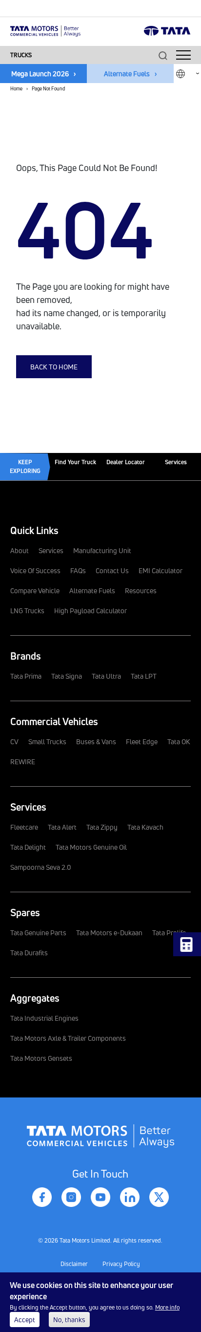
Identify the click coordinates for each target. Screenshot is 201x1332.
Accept (24, 1319)
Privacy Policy (121, 1264)
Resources (141, 590)
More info (167, 1307)
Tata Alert (62, 827)
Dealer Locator (125, 462)
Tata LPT (144, 676)
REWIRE (22, 761)
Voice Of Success (35, 570)
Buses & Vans (96, 741)
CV (14, 741)
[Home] (45, 30)
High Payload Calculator (90, 610)
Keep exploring (25, 466)
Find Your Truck (75, 462)
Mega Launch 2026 (40, 73)
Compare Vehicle (35, 590)
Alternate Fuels (127, 73)
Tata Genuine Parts (38, 932)
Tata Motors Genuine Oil (91, 847)
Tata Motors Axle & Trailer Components (68, 1038)
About (19, 550)
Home (16, 88)
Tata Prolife (169, 932)
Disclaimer (74, 1264)
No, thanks (69, 1319)
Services (176, 462)
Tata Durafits (29, 952)
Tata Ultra (106, 676)
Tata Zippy (102, 827)
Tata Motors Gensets (41, 1058)
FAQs (78, 570)
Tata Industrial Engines (44, 1018)
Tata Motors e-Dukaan (109, 932)
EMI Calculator (160, 570)
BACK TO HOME (54, 366)
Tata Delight (28, 847)
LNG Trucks (27, 610)
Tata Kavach (145, 827)
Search (163, 55)
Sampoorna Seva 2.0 (40, 867)
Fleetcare (24, 827)
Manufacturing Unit (102, 550)
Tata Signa (66, 676)
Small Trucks (47, 741)
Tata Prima (25, 676)
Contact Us (112, 570)
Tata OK (178, 741)
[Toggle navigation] (183, 55)
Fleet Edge (142, 741)
